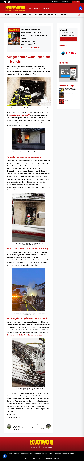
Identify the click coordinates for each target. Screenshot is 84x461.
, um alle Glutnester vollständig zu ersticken (25, 335)
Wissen (17, 15)
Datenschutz (16, 453)
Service (63, 15)
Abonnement (76, 1)
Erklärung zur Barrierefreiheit (40, 453)
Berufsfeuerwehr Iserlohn (19, 115)
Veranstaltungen (40, 15)
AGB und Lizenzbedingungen (26, 453)
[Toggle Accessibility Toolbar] (80, 8)
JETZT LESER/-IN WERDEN (30, 47)
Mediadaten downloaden (68, 39)
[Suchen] (79, 15)
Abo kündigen (58, 453)
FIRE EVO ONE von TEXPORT (70, 99)
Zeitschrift (27, 15)
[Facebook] (5, 2)
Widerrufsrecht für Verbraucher (69, 453)
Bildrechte (51, 453)
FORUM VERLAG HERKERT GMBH (38, 458)
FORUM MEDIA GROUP (49, 458)
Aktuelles (8, 15)
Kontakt (56, 1)
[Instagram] (9, 2)
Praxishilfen (52, 15)
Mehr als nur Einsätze (69, 93)
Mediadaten (65, 1)
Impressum (9, 453)
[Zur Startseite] (28, 8)
